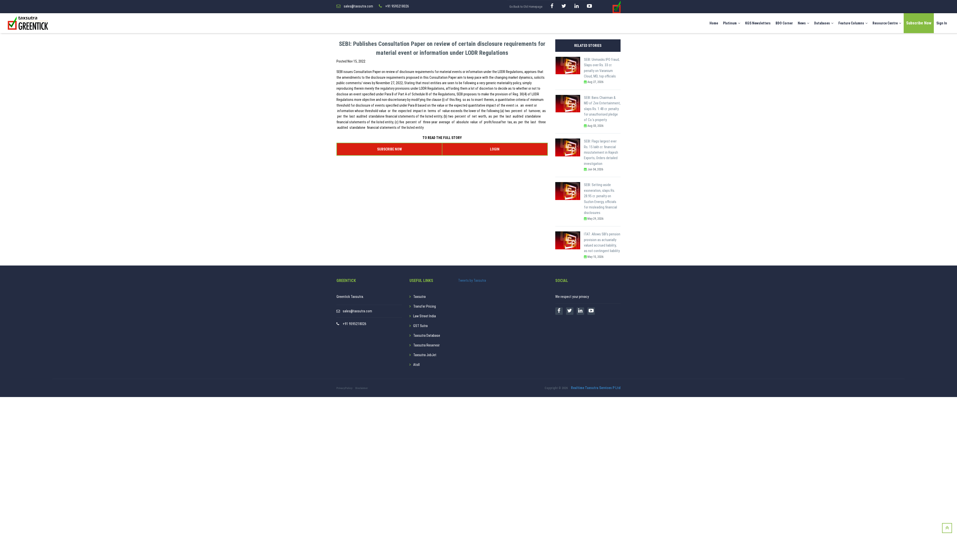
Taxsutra (419, 297)
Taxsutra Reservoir (426, 345)
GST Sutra (420, 326)
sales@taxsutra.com (357, 311)
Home (714, 23)
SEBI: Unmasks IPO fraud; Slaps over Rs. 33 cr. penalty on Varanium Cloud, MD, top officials (602, 68)
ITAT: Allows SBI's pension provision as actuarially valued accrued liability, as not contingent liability (602, 242)
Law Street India (424, 316)
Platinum (730, 23)
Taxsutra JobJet (424, 355)
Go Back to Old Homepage (525, 6)
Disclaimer (361, 388)
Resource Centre (885, 23)
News (802, 23)
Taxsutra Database (426, 335)
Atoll (416, 365)
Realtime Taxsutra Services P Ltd (596, 388)
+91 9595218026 (354, 324)
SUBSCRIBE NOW (389, 149)
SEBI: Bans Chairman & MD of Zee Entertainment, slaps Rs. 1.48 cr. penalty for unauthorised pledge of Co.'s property (602, 109)
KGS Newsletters (758, 23)
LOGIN (494, 149)
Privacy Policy (344, 388)
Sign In (941, 23)
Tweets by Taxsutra (472, 280)
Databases (822, 23)
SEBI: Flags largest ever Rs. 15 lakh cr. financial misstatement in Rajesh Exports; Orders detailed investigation (601, 152)
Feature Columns (851, 23)
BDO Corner (784, 23)
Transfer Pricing (424, 306)
